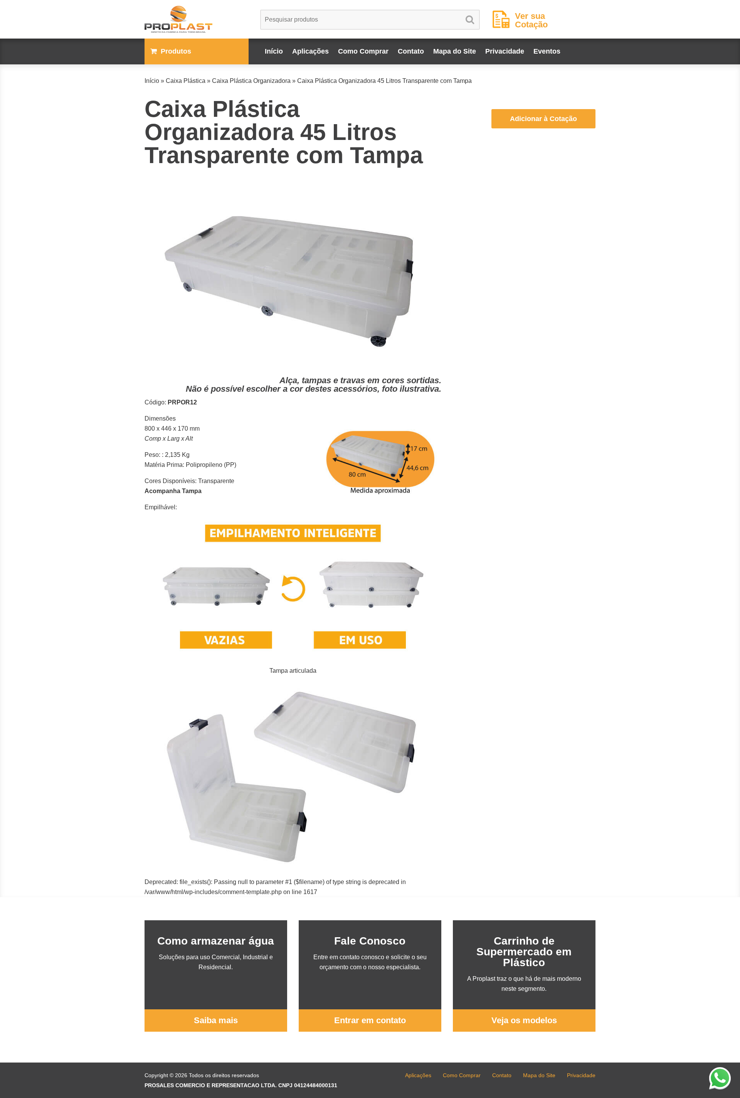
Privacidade (504, 51)
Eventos (546, 51)
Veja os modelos (524, 1020)
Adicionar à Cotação (543, 119)
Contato (411, 51)
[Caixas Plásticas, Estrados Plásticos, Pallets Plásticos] (197, 19)
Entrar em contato (370, 1020)
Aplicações (310, 51)
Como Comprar (363, 51)
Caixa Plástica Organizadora (251, 80)
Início (274, 51)
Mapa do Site (454, 51)
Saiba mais (216, 1020)
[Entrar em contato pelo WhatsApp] (720, 1078)
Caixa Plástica (185, 80)
